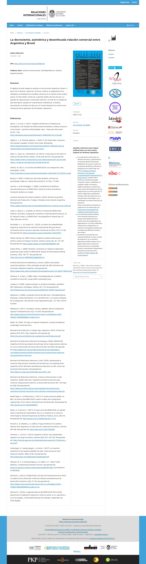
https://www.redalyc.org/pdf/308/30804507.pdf (41, 244)
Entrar (134, 2)
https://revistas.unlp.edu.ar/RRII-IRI (73, 522)
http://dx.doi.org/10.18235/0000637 (24, 405)
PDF (77, 104)
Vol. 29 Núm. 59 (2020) (33, 33)
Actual (19, 25)
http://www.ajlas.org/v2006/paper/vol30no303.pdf (29, 457)
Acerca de (70, 25)
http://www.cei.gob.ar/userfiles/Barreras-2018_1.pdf (30, 372)
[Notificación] (109, 41)
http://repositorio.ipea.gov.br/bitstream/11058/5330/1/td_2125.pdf (36, 135)
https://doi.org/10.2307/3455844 (42, 429)
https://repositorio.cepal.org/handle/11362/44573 (42, 233)
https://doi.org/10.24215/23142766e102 (29, 64)
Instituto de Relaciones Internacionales (73, 532)
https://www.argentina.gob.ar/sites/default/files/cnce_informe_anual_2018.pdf (40, 206)
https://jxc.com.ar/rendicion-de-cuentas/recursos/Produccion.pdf (35, 336)
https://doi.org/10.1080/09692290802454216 (27, 257)
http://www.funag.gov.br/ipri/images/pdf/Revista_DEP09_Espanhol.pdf (37, 290)
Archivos (20, 33)
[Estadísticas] (113, 41)
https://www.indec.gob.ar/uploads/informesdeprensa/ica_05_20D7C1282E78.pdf (41, 271)
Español (111, 58)
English (111, 54)
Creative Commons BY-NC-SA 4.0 (102, 538)
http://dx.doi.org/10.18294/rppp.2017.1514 (39, 419)
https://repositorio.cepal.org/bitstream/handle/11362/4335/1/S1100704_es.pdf (40, 173)
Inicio (11, 25)
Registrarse (124, 2)
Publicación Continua (34, 25)
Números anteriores (54, 25)
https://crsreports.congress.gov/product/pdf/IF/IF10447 (31, 467)
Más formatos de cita (82, 277)
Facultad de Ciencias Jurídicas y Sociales (86, 530)
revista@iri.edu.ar (101, 534)
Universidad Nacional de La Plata (57, 530)
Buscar (131, 25)
